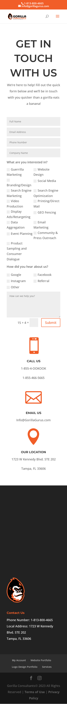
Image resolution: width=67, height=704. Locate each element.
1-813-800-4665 (34, 3)
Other (15, 287)
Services (47, 666)
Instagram (18, 281)
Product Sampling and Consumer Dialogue (17, 251)
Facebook (45, 275)
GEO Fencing (47, 212)
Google (16, 275)
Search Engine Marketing (19, 193)
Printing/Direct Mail (46, 203)
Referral (43, 281)
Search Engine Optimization (46, 193)
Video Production (15, 203)
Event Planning (21, 234)
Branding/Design (19, 185)
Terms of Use (35, 692)
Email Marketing (41, 225)
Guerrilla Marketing (15, 172)
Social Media (47, 181)
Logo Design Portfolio (24, 666)
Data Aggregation (16, 225)
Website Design (41, 172)
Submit (51, 322)
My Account (19, 660)
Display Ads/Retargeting (18, 214)
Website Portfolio (41, 660)
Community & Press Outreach (46, 235)
